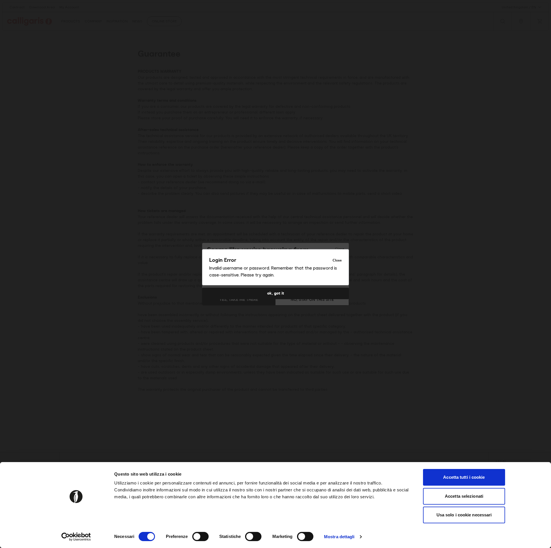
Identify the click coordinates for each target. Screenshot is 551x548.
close (337, 260)
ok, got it (275, 293)
